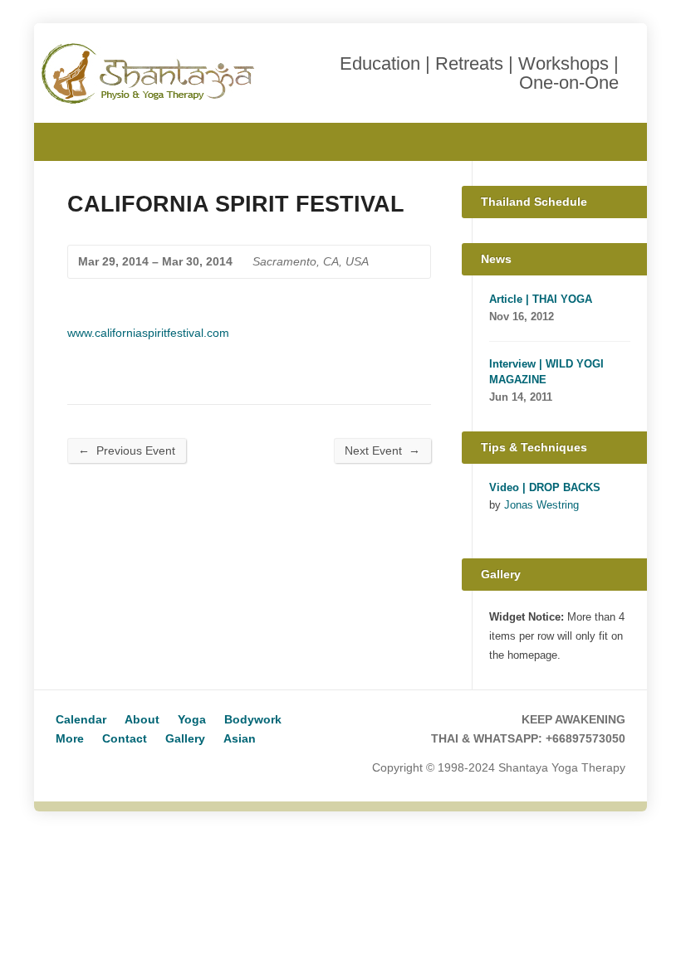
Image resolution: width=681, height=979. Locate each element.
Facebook (612, 139)
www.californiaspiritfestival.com (148, 332)
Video (497, 523)
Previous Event (126, 450)
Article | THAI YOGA (540, 299)
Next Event (382, 450)
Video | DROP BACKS (544, 487)
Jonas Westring (541, 505)
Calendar (81, 719)
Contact (124, 738)
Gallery (185, 738)
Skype (92, 768)
